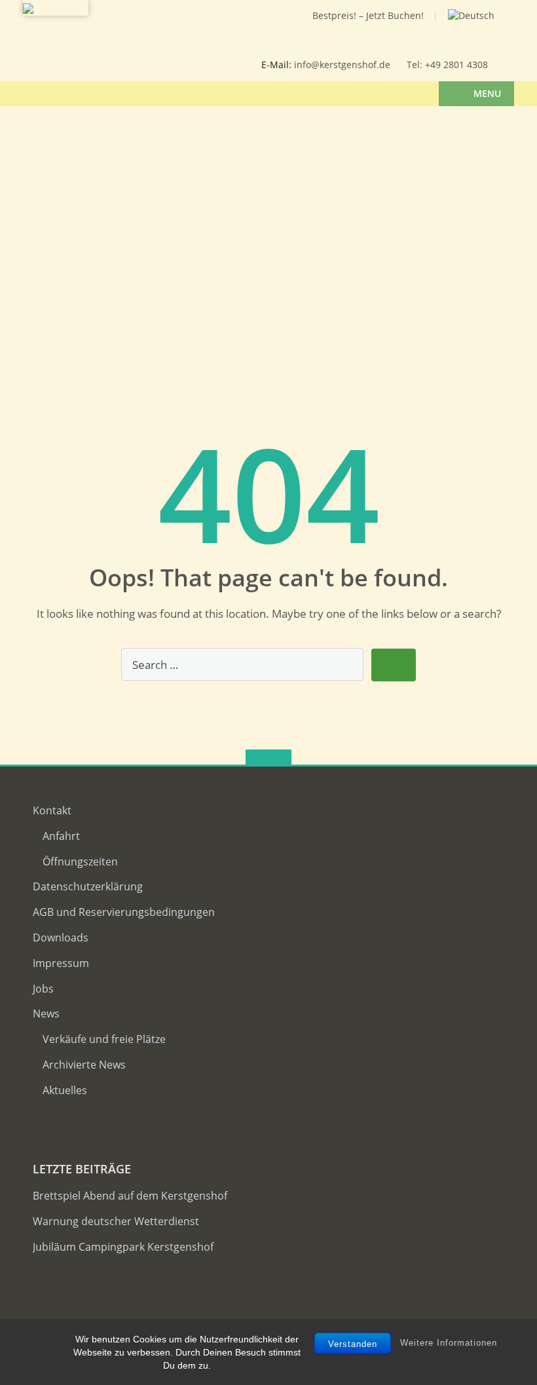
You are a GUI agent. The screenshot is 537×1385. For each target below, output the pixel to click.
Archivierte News (84, 1064)
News (46, 1013)
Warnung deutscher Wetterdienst (116, 1221)
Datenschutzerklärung (88, 886)
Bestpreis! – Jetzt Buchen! (368, 15)
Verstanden (352, 1344)
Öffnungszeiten (80, 861)
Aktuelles (65, 1090)
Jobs (43, 988)
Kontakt (52, 810)
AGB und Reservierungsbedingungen (124, 912)
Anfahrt (61, 836)
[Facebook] (193, 26)
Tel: (416, 64)
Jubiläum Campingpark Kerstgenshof (123, 1247)
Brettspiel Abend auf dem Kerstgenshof (130, 1195)
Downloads (60, 937)
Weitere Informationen (448, 1343)
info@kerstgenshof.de (342, 64)
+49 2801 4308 (456, 64)
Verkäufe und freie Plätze (104, 1039)
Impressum (61, 963)
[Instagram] (213, 26)
